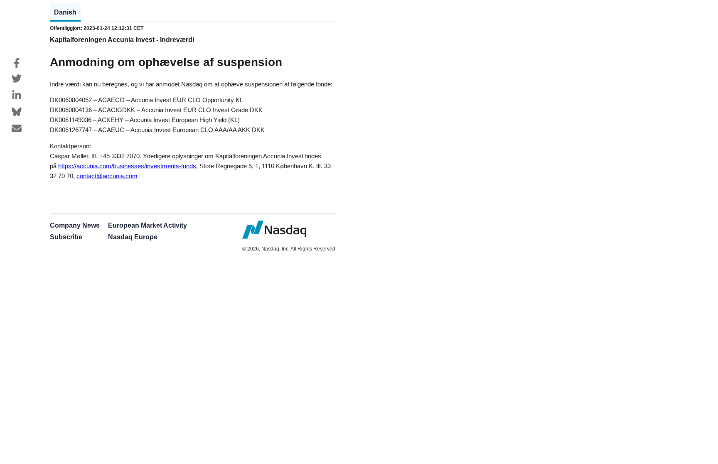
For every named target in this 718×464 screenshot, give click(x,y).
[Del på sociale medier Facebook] (16, 63)
